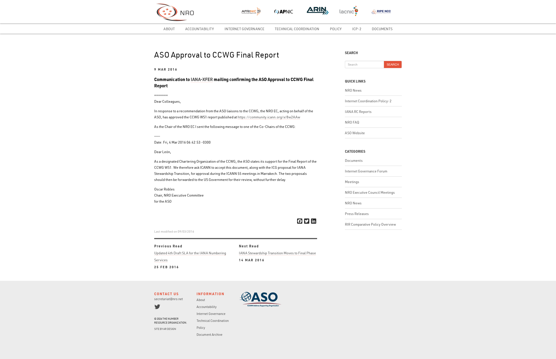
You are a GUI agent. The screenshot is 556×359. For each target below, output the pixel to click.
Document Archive (209, 335)
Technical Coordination (297, 29)
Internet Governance (244, 29)
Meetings (352, 182)
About (169, 29)
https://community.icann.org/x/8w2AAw (269, 117)
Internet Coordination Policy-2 (368, 101)
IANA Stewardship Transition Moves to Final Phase (277, 256)
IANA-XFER (202, 79)
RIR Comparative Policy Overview (370, 224)
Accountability (199, 29)
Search (393, 64)
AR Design (169, 329)
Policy (336, 29)
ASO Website (355, 133)
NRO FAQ (352, 122)
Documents (382, 29)
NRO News (353, 90)
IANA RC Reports (358, 111)
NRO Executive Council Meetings (370, 192)
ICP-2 (356, 29)
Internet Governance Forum (366, 171)
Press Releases (357, 213)
